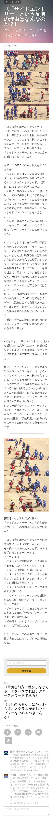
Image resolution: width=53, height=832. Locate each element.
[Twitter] (17, 732)
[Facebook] (7, 732)
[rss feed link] (8, 740)
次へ (6, 700)
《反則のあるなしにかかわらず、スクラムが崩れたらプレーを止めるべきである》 (25, 710)
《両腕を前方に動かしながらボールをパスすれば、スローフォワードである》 (26, 691)
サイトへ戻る (14, 2)
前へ (6, 683)
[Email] (38, 732)
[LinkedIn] (28, 732)
